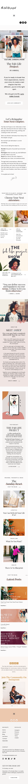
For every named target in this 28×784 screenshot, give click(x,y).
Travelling (14, 538)
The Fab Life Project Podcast (6, 274)
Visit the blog (12, 487)
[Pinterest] (5, 758)
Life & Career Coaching (19, 230)
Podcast (17, 734)
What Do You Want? (14, 541)
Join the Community (4, 229)
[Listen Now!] (19, 467)
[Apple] (17, 720)
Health (14, 565)
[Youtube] (23, 23)
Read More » (3, 605)
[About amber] (19, 381)
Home (4, 730)
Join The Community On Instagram (14, 678)
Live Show (5, 736)
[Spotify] (14, 720)
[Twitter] (13, 663)
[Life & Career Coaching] (25, 229)
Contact (4, 738)
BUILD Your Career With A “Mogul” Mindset (14, 647)
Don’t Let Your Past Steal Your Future (12, 602)
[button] (14, 15)
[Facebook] (10, 663)
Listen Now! (12, 466)
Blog (3, 734)
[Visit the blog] (19, 487)
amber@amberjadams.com (10, 755)
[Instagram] (20, 23)
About (4, 732)
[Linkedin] (25, 23)
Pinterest (17, 732)
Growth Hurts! (5, 624)
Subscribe (5, 741)
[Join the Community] (10, 229)
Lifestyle (14, 510)
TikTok (16, 736)
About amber (12, 380)
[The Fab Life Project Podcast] (25, 275)
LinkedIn (17, 737)
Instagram (17, 730)
